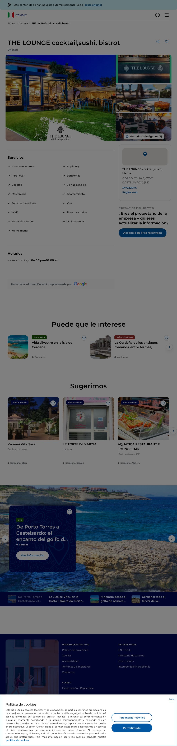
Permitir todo (132, 728)
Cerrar (171, 699)
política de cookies (17, 740)
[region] (88, 720)
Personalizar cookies (132, 717)
